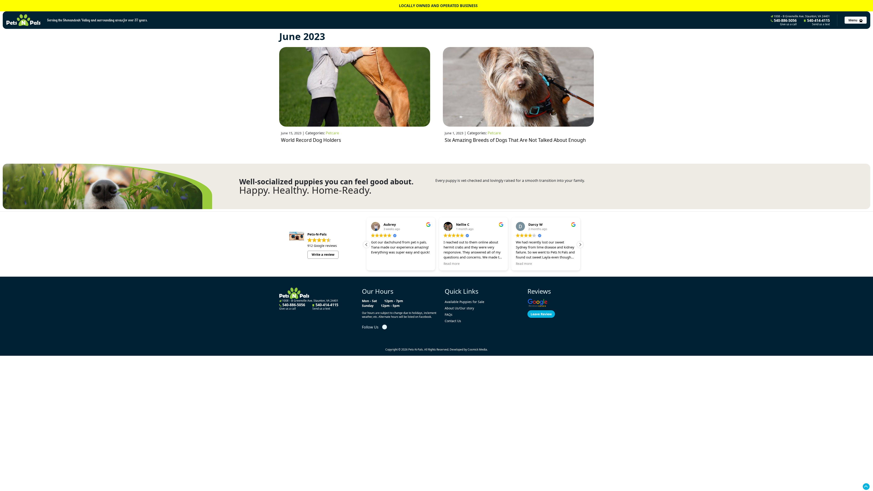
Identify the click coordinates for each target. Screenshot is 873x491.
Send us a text (821, 24)
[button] (580, 244)
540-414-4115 (818, 22)
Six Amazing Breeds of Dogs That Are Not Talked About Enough (515, 140)
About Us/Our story (459, 308)
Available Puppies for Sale (464, 302)
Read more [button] (452, 264)
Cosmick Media (477, 349)
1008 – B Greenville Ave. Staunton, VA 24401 (801, 16)
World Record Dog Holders (311, 140)
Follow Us (370, 327)
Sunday (368, 305)
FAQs (448, 314)
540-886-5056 (785, 22)
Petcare (332, 132)
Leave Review (541, 314)
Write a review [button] (323, 254)
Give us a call (788, 24)
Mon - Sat (369, 301)
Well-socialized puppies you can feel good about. (326, 181)
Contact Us (453, 321)
